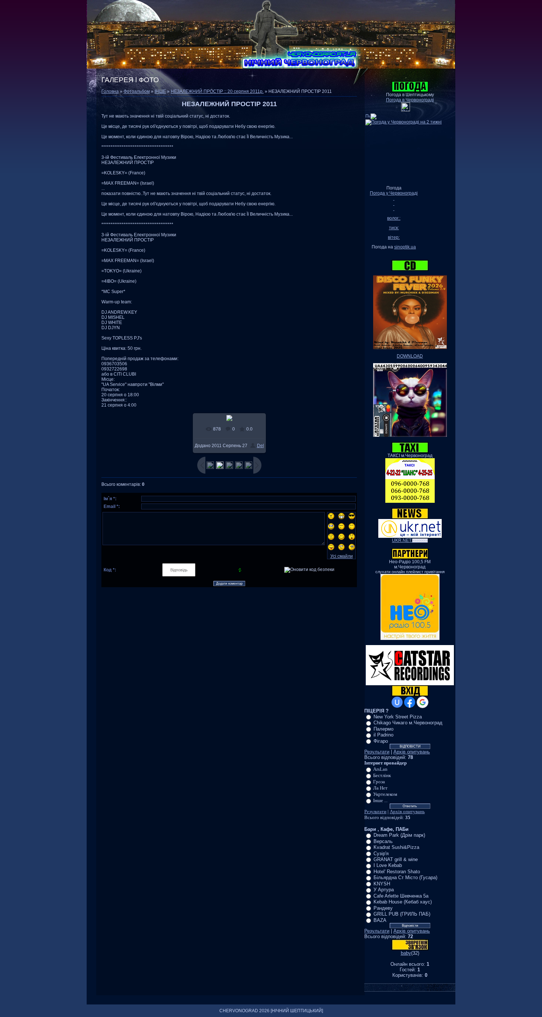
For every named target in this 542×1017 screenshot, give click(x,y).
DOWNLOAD (410, 356)
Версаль (383, 841)
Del (260, 445)
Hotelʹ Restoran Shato (397, 871)
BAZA (380, 920)
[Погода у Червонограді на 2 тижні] (403, 120)
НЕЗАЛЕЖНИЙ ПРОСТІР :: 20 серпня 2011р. (217, 91)
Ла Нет (380, 788)
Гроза (379, 781)
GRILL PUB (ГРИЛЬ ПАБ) (402, 914)
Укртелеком (385, 794)
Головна (110, 91)
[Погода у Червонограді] (405, 109)
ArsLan (380, 769)
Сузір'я (381, 853)
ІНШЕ (160, 91)
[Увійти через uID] (397, 702)
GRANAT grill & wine (396, 859)
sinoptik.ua (405, 247)
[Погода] (370, 115)
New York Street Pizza (398, 717)
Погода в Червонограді (410, 99)
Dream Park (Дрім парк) (399, 835)
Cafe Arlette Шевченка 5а (401, 896)
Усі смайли (341, 556)
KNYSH (382, 884)
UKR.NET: (410, 540)
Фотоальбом (137, 91)
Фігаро (381, 741)
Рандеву (383, 908)
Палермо (383, 729)
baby (406, 953)
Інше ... (380, 800)
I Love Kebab (388, 865)
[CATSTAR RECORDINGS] (410, 683)
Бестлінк (382, 775)
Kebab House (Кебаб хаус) (403, 902)
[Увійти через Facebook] (409, 702)
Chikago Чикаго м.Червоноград (408, 722)
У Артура (384, 889)
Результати (376, 752)
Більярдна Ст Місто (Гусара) (405, 877)
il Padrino (383, 735)
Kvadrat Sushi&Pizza (396, 847)
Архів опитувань (411, 752)
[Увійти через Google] (422, 702)
